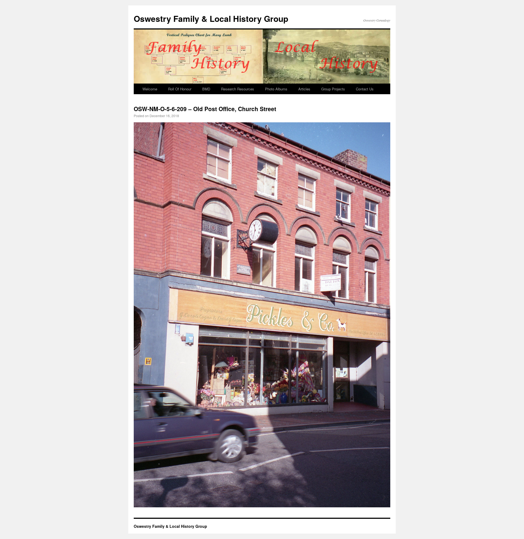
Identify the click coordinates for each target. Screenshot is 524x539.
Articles (304, 88)
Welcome (149, 88)
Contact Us (365, 88)
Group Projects (333, 88)
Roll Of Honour (179, 88)
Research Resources (237, 88)
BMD (206, 88)
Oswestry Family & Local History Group (211, 18)
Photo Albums (276, 88)
